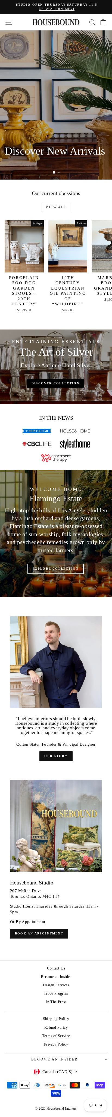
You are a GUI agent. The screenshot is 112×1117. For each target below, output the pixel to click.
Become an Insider (56, 977)
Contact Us (56, 968)
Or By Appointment (27, 922)
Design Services (56, 985)
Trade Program (56, 994)
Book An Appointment (39, 933)
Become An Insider (54, 1059)
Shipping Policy (56, 1019)
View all (56, 207)
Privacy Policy (56, 1044)
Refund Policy (56, 1027)
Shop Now (20, 163)
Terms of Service (56, 1036)
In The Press (56, 1002)
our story (56, 756)
